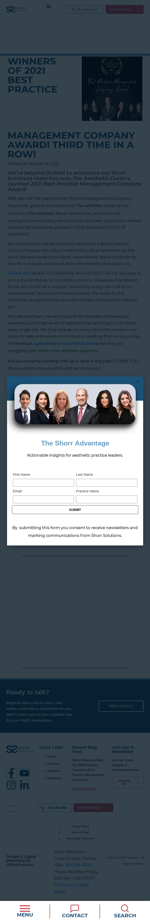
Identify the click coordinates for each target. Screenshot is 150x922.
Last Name (84, 475)
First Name (21, 475)
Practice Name (87, 491)
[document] (75, 461)
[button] (137, 381)
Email (17, 491)
